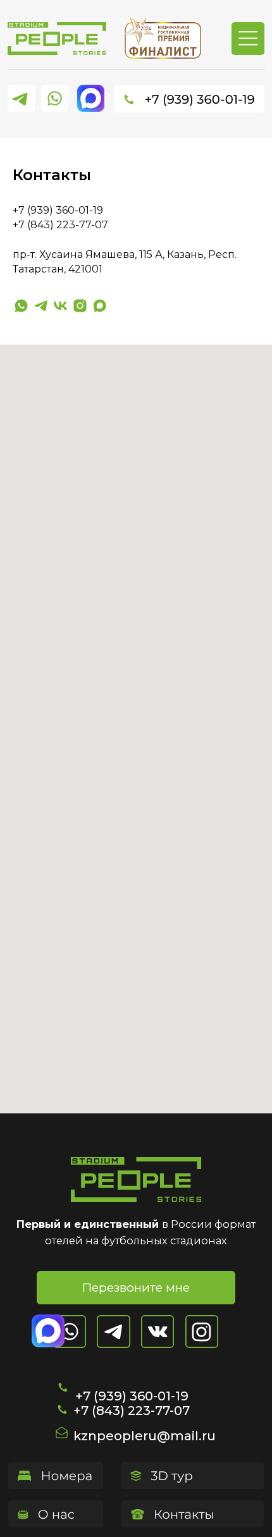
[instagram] (80, 306)
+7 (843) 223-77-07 (131, 1410)
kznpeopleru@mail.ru (144, 1435)
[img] (57, 38)
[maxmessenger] (100, 306)
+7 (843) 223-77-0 (57, 225)
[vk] (60, 306)
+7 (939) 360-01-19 (58, 210)
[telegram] (41, 306)
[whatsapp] (21, 306)
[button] (136, 1287)
